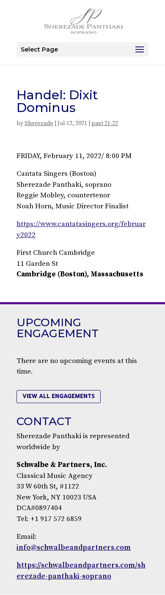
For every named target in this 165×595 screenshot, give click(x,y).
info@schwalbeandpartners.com (73, 547)
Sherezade (39, 123)
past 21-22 (104, 123)
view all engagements (58, 396)
